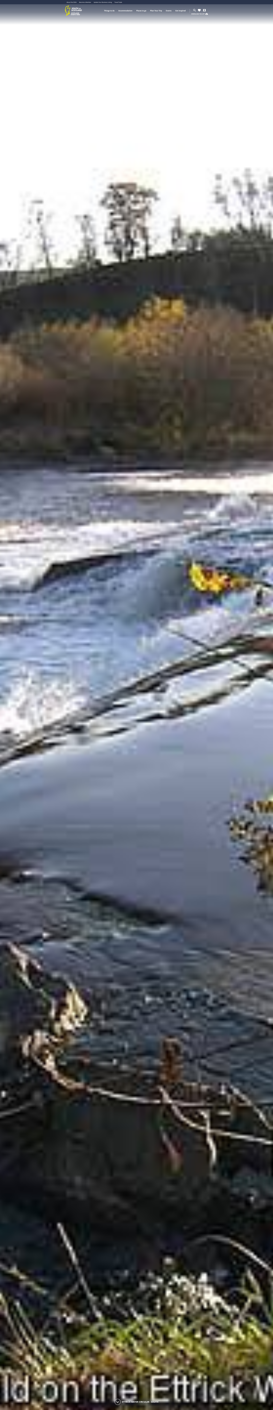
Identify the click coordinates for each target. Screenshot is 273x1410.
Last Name (130, 713)
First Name (130, 704)
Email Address (132, 695)
